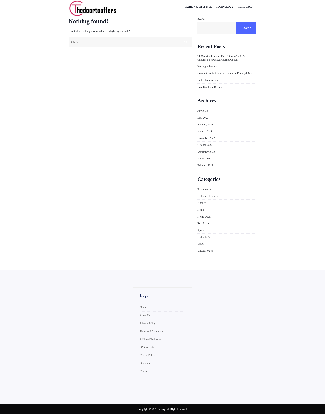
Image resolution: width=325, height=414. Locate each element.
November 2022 (206, 138)
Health (200, 209)
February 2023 (205, 124)
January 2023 (204, 131)
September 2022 (206, 151)
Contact (144, 371)
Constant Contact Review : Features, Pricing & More (225, 73)
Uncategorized (205, 250)
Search (201, 18)
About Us (145, 315)
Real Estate (203, 223)
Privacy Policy (147, 323)
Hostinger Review (207, 66)
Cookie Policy (147, 355)
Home (143, 307)
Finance (201, 202)
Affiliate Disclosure (150, 339)
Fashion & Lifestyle (198, 7)
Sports (200, 230)
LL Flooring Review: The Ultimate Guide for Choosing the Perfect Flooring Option (221, 58)
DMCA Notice (148, 347)
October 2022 (204, 144)
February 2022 (205, 165)
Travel (200, 243)
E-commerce (204, 189)
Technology (224, 7)
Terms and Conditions (151, 331)
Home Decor (246, 7)
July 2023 (202, 110)
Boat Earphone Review (209, 87)
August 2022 (204, 158)
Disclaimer (145, 363)
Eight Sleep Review (208, 80)
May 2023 (202, 117)
